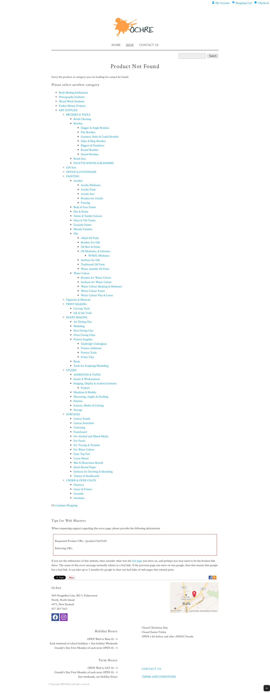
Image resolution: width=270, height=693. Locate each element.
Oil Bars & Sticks (90, 247)
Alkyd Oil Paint (90, 238)
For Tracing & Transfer (86, 445)
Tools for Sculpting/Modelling (91, 366)
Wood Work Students (71, 101)
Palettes (78, 401)
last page (137, 561)
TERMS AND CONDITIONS (159, 677)
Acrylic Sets (87, 194)
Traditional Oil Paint (93, 264)
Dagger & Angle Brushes (95, 128)
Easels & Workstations (86, 379)
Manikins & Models (84, 392)
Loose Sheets (81, 458)
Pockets (85, 388)
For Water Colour (83, 450)
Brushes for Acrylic (92, 198)
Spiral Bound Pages (84, 467)
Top (267, 688)
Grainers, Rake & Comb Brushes (100, 137)
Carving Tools (81, 309)
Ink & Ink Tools (82, 313)
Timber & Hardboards (86, 476)
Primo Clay (87, 357)
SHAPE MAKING (76, 317)
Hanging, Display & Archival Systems (95, 383)
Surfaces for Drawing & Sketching (93, 472)
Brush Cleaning (82, 119)
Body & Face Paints (84, 207)
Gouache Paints (82, 225)
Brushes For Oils (90, 242)
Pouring (85, 203)
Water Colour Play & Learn (97, 295)
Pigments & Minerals (78, 300)
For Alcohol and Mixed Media (90, 436)
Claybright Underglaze (94, 344)
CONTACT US (151, 669)
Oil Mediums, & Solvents (95, 251)
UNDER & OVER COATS (81, 480)
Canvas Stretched (83, 423)
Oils (75, 234)
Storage (77, 410)
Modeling (78, 326)
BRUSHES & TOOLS (78, 115)
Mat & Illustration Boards (88, 463)
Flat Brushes (88, 132)
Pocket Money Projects (72, 106)
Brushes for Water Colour (96, 278)
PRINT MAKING (76, 304)
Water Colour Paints (93, 291)
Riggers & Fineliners (92, 145)
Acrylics (78, 181)
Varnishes (79, 498)
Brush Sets (79, 159)
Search (213, 56)
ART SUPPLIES (68, 110)
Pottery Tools (89, 353)
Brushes (78, 123)
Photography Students (71, 97)
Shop (130, 45)
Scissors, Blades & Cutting (88, 405)
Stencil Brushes (89, 154)
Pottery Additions (91, 348)
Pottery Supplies (83, 339)
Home (116, 45)
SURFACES (73, 414)
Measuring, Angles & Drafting (90, 397)
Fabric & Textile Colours (87, 216)
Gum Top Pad (81, 454)
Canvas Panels (81, 419)
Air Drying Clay (82, 322)
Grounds (78, 494)
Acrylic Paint (88, 190)
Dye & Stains (80, 212)
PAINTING (72, 176)
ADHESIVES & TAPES (86, 375)
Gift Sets (71, 167)
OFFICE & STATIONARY (81, 172)
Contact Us (149, 45)
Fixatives (78, 485)
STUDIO (71, 370)
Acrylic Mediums (91, 185)
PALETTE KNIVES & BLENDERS (93, 163)
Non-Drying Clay (83, 331)
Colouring (79, 427)
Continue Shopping (66, 505)
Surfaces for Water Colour (96, 282)
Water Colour (81, 273)
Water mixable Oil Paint (95, 269)
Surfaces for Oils (90, 260)
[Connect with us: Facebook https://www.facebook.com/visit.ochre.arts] (55, 618)
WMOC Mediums (98, 256)
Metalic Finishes (82, 229)
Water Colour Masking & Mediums (101, 286)
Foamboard (80, 432)
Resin (76, 361)
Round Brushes (89, 150)
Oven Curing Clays (84, 335)
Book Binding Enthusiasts (73, 93)
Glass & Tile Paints (84, 220)
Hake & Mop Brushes (93, 141)
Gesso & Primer (82, 489)
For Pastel (79, 441)
